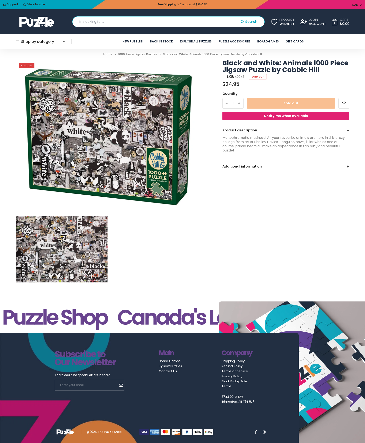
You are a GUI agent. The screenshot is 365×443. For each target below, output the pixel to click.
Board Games (170, 361)
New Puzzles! (133, 41)
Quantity (230, 94)
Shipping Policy (233, 361)
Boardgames (268, 41)
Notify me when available (286, 115)
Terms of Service (235, 371)
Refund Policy (232, 366)
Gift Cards (295, 41)
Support (12, 4)
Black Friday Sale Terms (234, 383)
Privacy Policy (232, 376)
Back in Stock (161, 41)
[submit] (119, 385)
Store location (36, 4)
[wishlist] (343, 103)
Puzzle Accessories (234, 41)
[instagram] (264, 432)
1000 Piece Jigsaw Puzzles (137, 54)
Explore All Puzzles (196, 41)
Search (251, 21)
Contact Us (168, 371)
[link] (195, 68)
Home (107, 54)
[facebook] (256, 432)
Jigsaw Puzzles (170, 366)
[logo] (37, 21)
